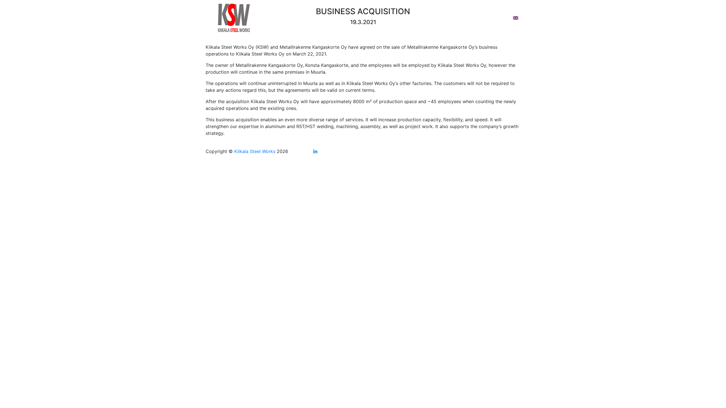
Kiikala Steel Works (254, 151)
